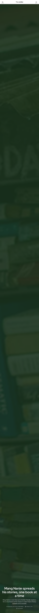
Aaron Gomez (15, 606)
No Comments (20, 608)
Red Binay (10, 606)
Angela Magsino (20, 606)
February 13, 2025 (29, 606)
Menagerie (19, 584)
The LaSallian (19, 2)
